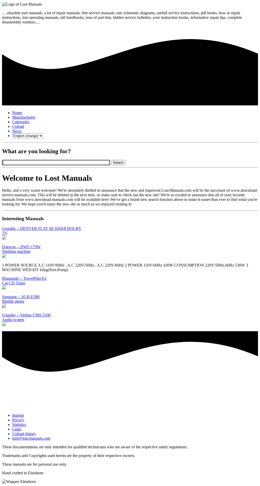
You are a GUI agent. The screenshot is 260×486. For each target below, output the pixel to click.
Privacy (18, 420)
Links (16, 429)
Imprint (18, 415)
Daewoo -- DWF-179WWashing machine (21, 249)
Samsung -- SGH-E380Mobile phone (21, 299)
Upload (18, 126)
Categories (20, 122)
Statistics (19, 424)
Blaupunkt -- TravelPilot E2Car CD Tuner (24, 280)
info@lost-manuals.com (31, 438)
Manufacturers (23, 117)
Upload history (24, 434)
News (17, 131)
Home (17, 112)
